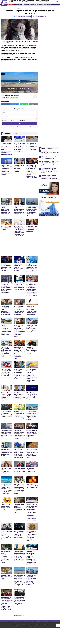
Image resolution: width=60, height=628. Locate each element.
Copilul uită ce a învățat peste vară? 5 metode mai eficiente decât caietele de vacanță (19, 415)
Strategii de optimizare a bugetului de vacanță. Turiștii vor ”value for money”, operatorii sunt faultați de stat (6, 330)
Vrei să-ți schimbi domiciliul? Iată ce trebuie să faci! (6, 228)
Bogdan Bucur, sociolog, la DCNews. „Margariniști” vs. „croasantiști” (19, 267)
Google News (15, 97)
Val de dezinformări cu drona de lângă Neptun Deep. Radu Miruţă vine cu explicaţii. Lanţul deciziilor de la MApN (32, 210)
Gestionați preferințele (31, 620)
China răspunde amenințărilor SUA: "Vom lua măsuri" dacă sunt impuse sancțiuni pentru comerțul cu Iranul (6, 373)
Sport (37, 1)
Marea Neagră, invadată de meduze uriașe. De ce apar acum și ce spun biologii (32, 396)
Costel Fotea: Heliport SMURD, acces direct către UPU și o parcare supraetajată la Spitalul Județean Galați (6, 352)
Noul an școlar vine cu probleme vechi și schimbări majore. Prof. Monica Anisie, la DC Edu (19, 535)
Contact (38, 620)
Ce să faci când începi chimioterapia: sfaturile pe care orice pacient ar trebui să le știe (5, 209)
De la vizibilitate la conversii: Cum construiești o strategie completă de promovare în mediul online (19, 310)
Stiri (22, 8)
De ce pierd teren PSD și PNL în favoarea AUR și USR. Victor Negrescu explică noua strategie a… (33, 4)
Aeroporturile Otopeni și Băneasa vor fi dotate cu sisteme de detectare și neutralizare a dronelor (19, 434)
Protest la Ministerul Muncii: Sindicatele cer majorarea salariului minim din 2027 (19, 396)
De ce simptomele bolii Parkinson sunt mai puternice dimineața (6, 471)
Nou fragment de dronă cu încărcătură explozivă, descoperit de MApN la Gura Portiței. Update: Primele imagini (6, 557)
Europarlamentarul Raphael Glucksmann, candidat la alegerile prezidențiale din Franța (19, 508)
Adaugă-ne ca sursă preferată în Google (23, 16)
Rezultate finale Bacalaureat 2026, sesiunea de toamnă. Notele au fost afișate (6, 452)
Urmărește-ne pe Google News (40, 16)
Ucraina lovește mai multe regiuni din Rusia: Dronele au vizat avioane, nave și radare (6, 433)
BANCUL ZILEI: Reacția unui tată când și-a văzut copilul (5, 507)
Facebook (6, 104)
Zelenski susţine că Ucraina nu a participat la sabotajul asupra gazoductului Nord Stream (6, 535)
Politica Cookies (22, 620)
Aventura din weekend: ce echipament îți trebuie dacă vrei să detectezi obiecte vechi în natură (31, 310)
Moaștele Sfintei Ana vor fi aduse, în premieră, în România (6, 577)
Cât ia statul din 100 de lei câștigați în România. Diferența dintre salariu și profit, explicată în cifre (31, 434)
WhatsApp (25, 104)
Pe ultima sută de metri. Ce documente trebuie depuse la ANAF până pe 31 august (31, 146)
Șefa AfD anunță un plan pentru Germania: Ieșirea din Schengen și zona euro (31, 328)
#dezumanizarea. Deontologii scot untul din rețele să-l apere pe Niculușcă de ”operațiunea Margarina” (31, 535)
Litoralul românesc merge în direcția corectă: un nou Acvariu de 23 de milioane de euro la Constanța (31, 415)
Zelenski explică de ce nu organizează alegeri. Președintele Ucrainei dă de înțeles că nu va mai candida (19, 601)
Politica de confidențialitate (11, 620)
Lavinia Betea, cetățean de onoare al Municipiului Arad (31, 471)
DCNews (4, 3)
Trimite (19, 123)
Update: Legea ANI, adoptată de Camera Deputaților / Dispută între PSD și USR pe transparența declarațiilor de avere (19, 353)
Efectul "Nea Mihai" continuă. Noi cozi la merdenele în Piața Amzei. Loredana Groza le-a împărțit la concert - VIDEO (19, 373)
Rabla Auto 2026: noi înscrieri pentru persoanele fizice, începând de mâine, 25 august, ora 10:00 (19, 286)
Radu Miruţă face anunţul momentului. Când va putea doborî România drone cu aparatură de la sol (19, 209)
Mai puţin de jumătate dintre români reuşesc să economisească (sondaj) (31, 350)
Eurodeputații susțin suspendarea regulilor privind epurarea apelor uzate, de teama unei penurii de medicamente (6, 287)
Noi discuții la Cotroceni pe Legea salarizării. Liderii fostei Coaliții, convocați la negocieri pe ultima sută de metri (49, 170)
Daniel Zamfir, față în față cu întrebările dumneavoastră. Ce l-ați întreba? (32, 229)
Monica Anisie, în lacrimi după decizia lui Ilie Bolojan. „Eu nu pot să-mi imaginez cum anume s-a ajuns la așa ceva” (6, 170)
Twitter (15, 104)
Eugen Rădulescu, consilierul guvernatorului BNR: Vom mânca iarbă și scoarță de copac (50, 152)
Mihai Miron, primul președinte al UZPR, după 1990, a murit (32, 486)
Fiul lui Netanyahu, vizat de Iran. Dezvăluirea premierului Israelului (19, 168)
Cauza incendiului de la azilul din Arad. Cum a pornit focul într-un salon (6, 414)
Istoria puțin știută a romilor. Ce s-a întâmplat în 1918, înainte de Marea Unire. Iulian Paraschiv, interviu (19, 147)
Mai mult (29, 3)
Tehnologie (41, 1)
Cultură (32, 1)
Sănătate (27, 1)
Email (34, 104)
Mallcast (48, 1)
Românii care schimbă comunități (16, 1)
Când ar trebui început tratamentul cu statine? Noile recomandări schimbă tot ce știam (6, 396)
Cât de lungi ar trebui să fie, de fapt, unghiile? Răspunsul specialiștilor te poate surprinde (6, 310)
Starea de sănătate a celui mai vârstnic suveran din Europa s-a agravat (19, 471)
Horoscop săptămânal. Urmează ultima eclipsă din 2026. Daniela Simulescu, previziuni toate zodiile (49, 177)
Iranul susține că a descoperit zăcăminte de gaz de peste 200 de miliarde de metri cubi (32, 453)
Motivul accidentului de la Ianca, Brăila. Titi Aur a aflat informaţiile (6, 267)
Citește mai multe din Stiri (19, 615)
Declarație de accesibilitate (47, 620)
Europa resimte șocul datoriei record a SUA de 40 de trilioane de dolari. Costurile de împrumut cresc (19, 453)
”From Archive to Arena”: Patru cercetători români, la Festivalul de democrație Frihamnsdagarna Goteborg (31, 579)
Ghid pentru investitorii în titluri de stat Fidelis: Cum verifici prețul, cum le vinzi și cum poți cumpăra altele (31, 267)
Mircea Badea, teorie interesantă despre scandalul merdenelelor (48, 157)
